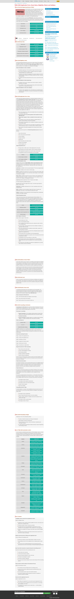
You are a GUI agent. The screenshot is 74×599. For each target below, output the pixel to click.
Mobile (27, 6)
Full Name (27, 4)
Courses (27, 8)
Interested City (28, 12)
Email (27, 10)
